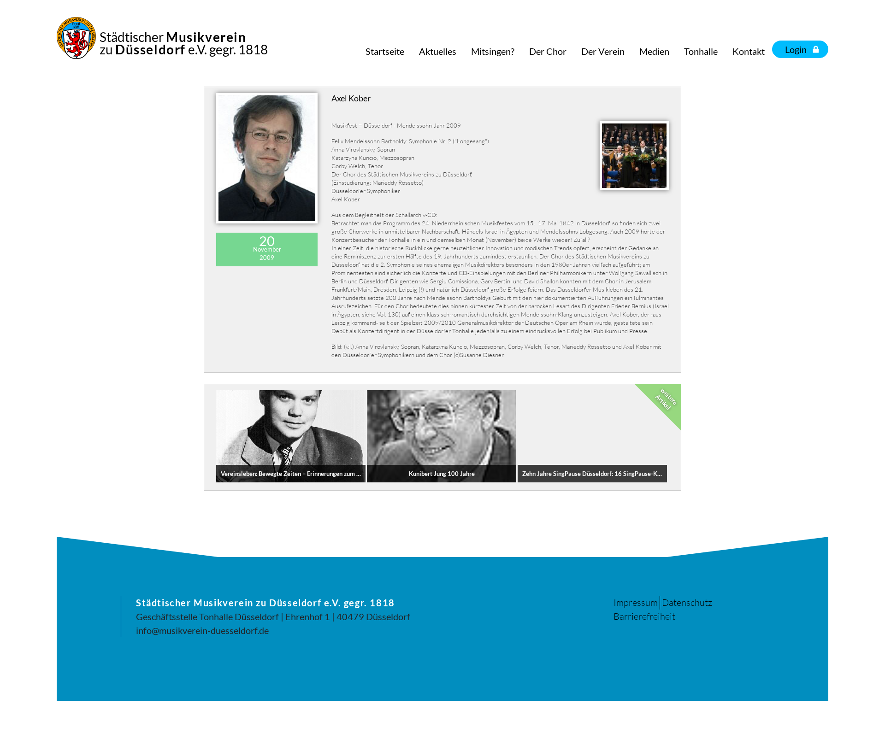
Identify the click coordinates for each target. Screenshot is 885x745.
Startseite (385, 51)
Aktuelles (437, 51)
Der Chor (547, 51)
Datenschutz (687, 602)
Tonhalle (701, 51)
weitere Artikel (666, 399)
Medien (654, 51)
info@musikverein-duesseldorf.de (202, 630)
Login (796, 49)
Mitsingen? (492, 51)
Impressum (636, 602)
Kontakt (748, 51)
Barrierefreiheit (644, 616)
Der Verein (603, 51)
